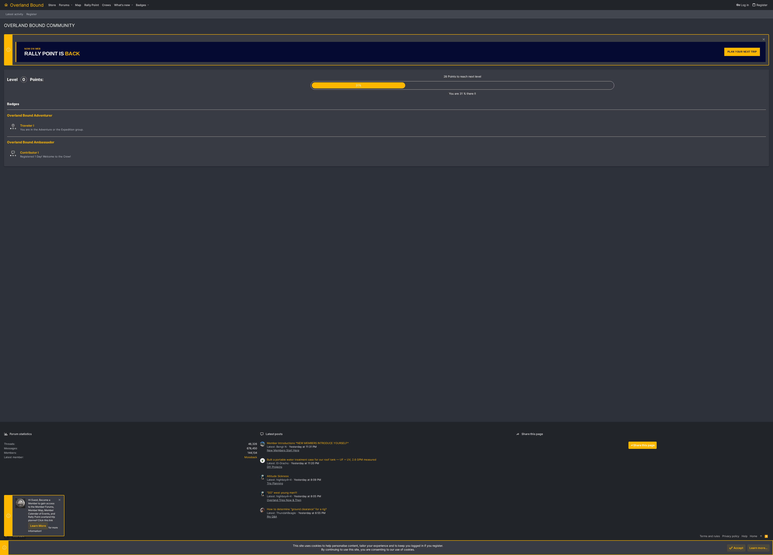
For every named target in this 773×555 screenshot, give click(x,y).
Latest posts (274, 434)
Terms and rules (710, 536)
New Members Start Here (283, 450)
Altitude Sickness (278, 476)
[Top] (761, 536)
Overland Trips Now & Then (284, 500)
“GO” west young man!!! (282, 492)
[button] (71, 5)
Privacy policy (730, 536)
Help (744, 536)
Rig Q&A (272, 516)
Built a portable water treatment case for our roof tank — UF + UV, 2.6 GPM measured (321, 459)
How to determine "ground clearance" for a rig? (297, 509)
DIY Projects (274, 466)
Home (753, 536)
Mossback (250, 457)
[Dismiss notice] (763, 40)
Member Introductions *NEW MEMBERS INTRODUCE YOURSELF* (308, 443)
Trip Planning (275, 483)
